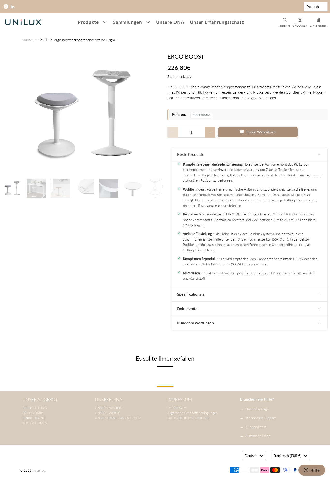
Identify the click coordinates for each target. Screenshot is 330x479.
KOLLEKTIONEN (34, 423)
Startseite (29, 40)
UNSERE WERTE (107, 413)
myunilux (38, 470)
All (45, 40)
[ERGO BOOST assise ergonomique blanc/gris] (82, 113)
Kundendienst (255, 427)
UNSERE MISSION (108, 408)
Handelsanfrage (257, 409)
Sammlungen (127, 22)
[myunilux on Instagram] (6, 6)
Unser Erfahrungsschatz (217, 22)
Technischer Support (260, 418)
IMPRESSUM (177, 408)
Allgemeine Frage (257, 436)
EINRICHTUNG (33, 418)
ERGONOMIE (32, 413)
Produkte (88, 22)
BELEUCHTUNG (34, 408)
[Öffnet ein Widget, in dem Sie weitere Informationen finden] (311, 471)
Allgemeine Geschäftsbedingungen (192, 413)
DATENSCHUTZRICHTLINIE (188, 418)
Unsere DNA (170, 22)
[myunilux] (23, 22)
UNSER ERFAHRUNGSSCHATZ (118, 418)
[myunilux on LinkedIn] (12, 6)
